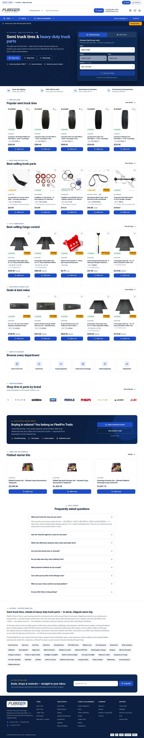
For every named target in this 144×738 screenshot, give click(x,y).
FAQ (120, 716)
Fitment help (123, 719)
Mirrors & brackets (125, 650)
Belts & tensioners (49, 650)
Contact (101, 716)
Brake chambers (127, 645)
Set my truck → (135, 23)
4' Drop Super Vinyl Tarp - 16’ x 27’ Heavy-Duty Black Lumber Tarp (124, 261)
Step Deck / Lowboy (42, 719)
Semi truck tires (13, 645)
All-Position (40, 716)
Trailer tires (46, 645)
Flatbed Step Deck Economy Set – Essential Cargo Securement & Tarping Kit (70, 482)
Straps (80, 716)
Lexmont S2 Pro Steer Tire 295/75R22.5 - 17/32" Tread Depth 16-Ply (97, 138)
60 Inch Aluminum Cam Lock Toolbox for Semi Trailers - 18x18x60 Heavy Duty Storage (70, 325)
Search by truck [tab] (94, 35)
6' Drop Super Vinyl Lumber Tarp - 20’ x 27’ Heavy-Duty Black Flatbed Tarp (18, 261)
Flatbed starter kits (14, 664)
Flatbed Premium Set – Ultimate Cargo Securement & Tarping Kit (27, 482)
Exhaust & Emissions (64, 716)
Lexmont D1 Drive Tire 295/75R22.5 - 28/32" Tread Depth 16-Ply (71, 137)
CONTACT (136, 18)
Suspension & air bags (120, 655)
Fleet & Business (120, 18)
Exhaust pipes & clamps (98, 650)
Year (109, 54)
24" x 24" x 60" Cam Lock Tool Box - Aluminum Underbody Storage (18, 324)
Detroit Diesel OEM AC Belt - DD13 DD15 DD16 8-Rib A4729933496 (97, 198)
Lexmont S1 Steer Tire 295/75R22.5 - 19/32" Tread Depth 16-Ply (45, 137)
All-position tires (59, 645)
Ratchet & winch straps (67, 659)
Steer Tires (39, 706)
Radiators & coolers (65, 650)
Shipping (122, 709)
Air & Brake (60, 706)
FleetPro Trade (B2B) (105, 713)
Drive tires (35, 645)
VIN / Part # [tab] (123, 35)
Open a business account (116, 424)
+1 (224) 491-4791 (15, 725)
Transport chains (83, 659)
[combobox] (74, 10)
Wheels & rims (87, 645)
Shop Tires (15, 58)
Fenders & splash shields (32, 655)
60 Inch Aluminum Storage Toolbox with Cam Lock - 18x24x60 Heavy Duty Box (44, 325)
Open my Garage (108, 73)
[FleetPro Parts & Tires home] (17, 704)
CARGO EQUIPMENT (44, 18)
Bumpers (112, 650)
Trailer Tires (40, 713)
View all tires (129, 102)
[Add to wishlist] (29, 109)
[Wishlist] (135, 10)
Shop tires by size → (112, 77)
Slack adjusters (23, 650)
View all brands (128, 389)
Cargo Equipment (83, 706)
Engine (86, 62)
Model (82, 54)
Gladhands (11, 650)
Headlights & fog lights (51, 655)
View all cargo (129, 226)
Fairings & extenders (14, 655)
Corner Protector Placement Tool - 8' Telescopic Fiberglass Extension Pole (98, 261)
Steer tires (25, 645)
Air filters (38, 659)
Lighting (60, 723)
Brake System (61, 709)
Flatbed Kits (82, 726)
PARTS (23, 18)
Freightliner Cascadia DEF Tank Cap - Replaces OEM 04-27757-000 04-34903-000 (71, 198)
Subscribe (127, 683)
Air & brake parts (101, 645)
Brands (100, 709)
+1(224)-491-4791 (112, 10)
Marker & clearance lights (69, 655)
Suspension (61, 719)
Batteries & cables (104, 655)
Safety (80, 723)
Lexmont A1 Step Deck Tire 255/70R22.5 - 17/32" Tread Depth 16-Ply (124, 138)
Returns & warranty (125, 713)
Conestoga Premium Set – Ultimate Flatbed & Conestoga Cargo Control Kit (113, 482)
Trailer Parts (82, 719)
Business (137, 2)
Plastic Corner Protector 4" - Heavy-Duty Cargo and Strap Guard (72, 261)
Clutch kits (28, 659)
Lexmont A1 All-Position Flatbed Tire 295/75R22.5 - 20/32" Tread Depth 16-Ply (19, 138)
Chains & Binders (83, 713)
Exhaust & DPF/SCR (81, 650)
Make (81, 46)
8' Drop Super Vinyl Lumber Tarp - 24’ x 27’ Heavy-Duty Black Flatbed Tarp (44, 261)
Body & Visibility (62, 726)
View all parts (129, 163)
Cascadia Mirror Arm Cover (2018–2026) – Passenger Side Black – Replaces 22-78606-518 (18, 198)
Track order (123, 706)
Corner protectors (124, 659)
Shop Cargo (46, 58)
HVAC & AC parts (50, 659)
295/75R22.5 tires (73, 645)
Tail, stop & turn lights (88, 655)
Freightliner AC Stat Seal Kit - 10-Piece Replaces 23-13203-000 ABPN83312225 (44, 198)
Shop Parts (30, 58)
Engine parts (36, 650)
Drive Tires (39, 709)
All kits (130, 454)
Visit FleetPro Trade (115, 431)
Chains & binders (98, 659)
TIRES (8, 18)
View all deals (129, 289)
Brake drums (114, 645)
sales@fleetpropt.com (111, 11)
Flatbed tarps (111, 659)
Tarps (79, 709)
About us (101, 706)
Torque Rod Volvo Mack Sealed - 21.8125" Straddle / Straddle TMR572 (123, 198)
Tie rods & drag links (14, 659)
